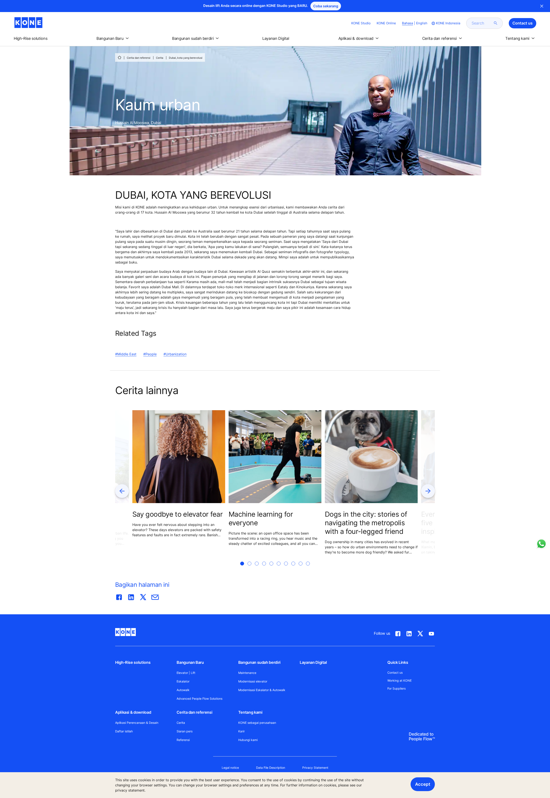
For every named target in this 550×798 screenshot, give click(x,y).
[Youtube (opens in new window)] (431, 632)
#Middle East (125, 354)
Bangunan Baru (190, 662)
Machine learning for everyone (261, 518)
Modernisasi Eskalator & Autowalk (261, 690)
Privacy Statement (315, 767)
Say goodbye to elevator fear (177, 514)
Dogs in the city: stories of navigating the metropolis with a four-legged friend (366, 523)
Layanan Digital (313, 662)
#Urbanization (174, 354)
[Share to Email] (155, 596)
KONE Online (386, 23)
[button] (34, 38)
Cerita (159, 57)
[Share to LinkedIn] (131, 596)
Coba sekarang (325, 6)
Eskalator (183, 681)
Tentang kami (250, 712)
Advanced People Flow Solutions (199, 698)
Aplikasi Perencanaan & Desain (136, 722)
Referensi (183, 740)
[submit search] (495, 23)
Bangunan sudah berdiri (259, 662)
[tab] (242, 569)
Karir (241, 731)
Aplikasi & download (133, 712)
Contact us (395, 672)
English (421, 23)
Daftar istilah (124, 731)
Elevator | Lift (186, 673)
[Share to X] (143, 596)
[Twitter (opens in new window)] (420, 632)
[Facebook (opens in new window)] (397, 632)
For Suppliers (396, 688)
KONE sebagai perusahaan (257, 722)
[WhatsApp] (541, 544)
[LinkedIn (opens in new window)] (409, 632)
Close (542, 6)
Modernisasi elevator (252, 681)
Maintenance (247, 673)
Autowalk (183, 690)
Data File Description (270, 767)
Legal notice (230, 767)
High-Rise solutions (132, 662)
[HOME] (119, 57)
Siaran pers (184, 731)
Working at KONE (399, 680)
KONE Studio (361, 23)
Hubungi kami (248, 740)
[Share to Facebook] (119, 596)
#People (150, 354)
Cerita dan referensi (138, 57)
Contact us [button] (522, 23)
